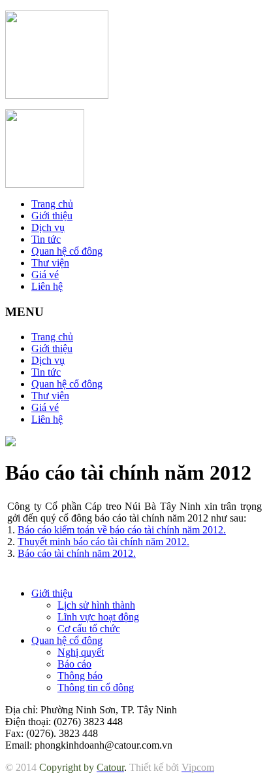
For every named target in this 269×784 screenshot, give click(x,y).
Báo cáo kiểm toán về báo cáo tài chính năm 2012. (122, 529)
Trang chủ (52, 203)
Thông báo (80, 675)
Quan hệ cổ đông (67, 251)
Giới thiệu (51, 215)
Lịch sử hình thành (96, 605)
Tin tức (46, 239)
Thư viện (50, 262)
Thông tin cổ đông (95, 687)
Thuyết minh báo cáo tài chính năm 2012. (103, 541)
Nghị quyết (80, 652)
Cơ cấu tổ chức (88, 628)
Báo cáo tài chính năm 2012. (77, 553)
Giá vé (45, 274)
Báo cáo (74, 663)
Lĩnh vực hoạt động (98, 616)
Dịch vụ (48, 227)
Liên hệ (47, 286)
